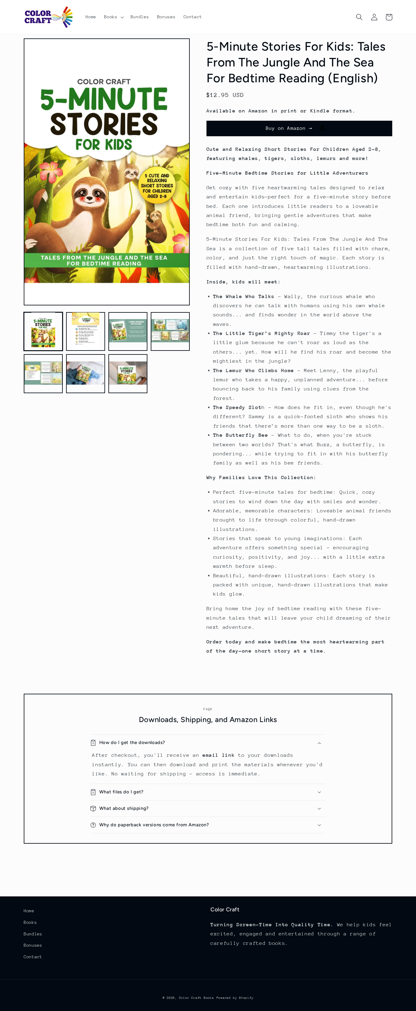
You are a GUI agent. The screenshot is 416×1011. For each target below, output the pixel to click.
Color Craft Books (196, 998)
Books (30, 922)
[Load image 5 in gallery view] (43, 373)
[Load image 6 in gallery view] (85, 373)
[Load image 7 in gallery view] (127, 373)
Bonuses (33, 945)
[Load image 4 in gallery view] (170, 331)
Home (29, 910)
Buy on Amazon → (292, 128)
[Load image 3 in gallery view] (127, 331)
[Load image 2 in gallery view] (85, 331)
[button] (113, 17)
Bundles (33, 933)
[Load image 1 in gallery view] (43, 331)
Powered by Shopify (235, 998)
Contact (33, 956)
